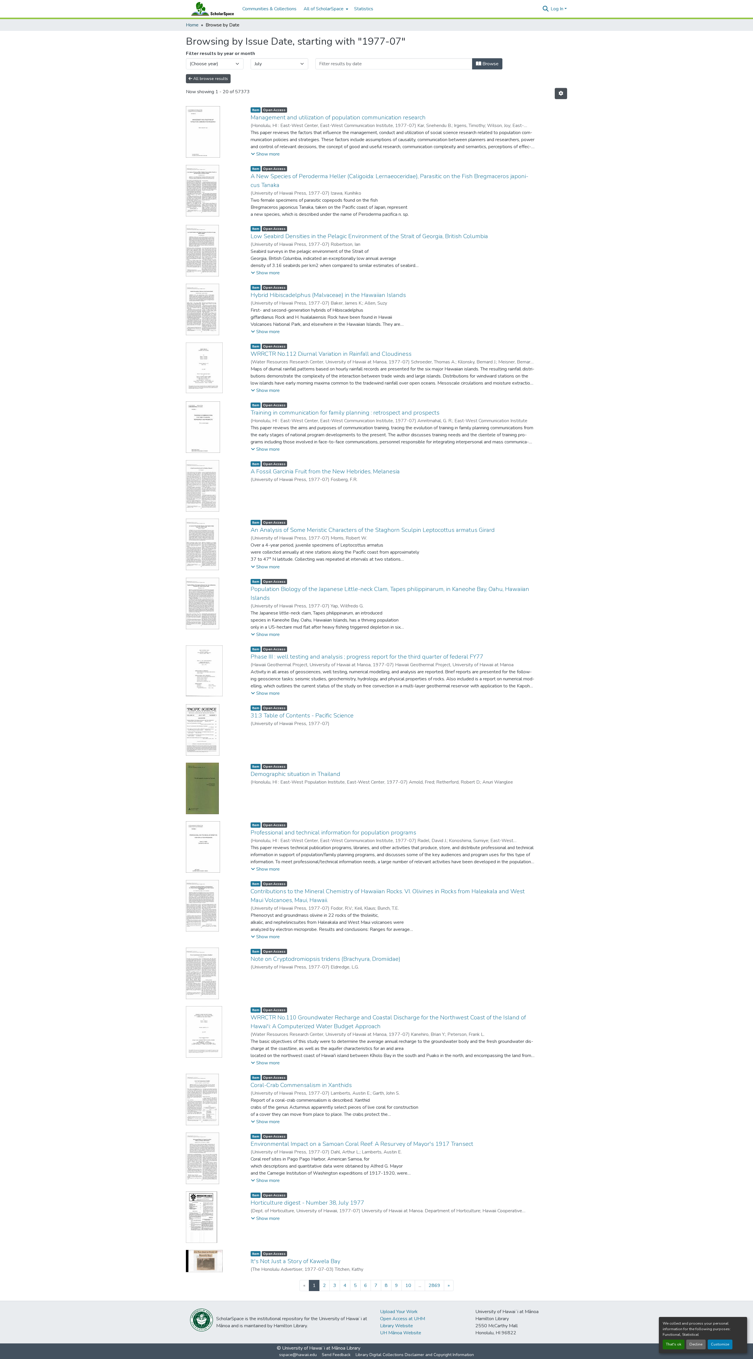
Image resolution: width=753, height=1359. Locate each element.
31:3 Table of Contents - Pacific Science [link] (302, 715)
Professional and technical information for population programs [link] (333, 833)
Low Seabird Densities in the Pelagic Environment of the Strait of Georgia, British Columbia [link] (369, 236)
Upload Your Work (399, 1311)
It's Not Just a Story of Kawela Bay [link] (295, 1261)
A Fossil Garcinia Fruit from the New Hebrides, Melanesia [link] (325, 471)
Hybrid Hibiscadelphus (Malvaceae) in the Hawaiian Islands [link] (328, 295)
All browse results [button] (210, 78)
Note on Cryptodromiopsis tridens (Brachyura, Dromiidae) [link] (325, 959)
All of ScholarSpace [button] (324, 9)
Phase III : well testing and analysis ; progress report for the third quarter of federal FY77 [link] (367, 657)
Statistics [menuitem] (363, 9)
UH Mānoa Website (400, 1333)
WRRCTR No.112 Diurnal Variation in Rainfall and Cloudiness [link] (331, 354)
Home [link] (192, 25)
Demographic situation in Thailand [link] (295, 774)
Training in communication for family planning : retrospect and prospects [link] (345, 413)
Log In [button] (557, 9)
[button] (211, 8)
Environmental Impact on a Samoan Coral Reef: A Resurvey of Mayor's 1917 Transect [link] (362, 1144)
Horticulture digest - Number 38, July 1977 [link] (307, 1203)
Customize (720, 1344)
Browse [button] (490, 64)
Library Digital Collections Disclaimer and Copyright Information (415, 1355)
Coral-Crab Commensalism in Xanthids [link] (301, 1085)
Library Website (396, 1326)
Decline (695, 1344)
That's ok (673, 1344)
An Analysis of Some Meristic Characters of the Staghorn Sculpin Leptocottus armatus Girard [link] (373, 530)
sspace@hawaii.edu (298, 1355)
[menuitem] (325, 9)
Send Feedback (336, 1355)
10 (408, 1285)
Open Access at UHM (402, 1318)
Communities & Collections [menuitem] (269, 9)
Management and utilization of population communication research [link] (338, 117)
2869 (434, 1285)
